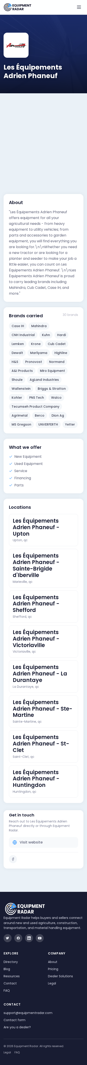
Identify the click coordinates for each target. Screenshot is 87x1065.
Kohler (17, 397)
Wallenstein (21, 388)
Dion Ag (58, 415)
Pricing (53, 969)
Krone (36, 344)
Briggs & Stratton (52, 388)
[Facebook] (13, 859)
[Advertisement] (43, 139)
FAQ (7, 990)
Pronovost (33, 362)
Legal (52, 983)
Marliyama (38, 353)
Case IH (18, 326)
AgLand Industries (44, 379)
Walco (56, 397)
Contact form (14, 1020)
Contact (10, 983)
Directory (11, 962)
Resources (12, 976)
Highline (60, 353)
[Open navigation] (79, 7)
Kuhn (46, 335)
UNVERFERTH (48, 424)
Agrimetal (20, 415)
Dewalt (17, 353)
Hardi (61, 335)
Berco (39, 415)
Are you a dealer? (17, 1027)
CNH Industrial (23, 335)
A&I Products (22, 370)
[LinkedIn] (29, 938)
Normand (56, 362)
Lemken (18, 344)
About (52, 962)
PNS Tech (36, 397)
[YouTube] (40, 938)
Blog (7, 969)
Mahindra (39, 326)
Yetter (70, 424)
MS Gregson (21, 424)
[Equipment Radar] (17, 7)
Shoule (17, 379)
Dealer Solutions (60, 976)
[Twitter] (8, 938)
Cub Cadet (57, 344)
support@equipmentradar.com (28, 1013)
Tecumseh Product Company (35, 406)
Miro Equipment (52, 370)
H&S (15, 362)
